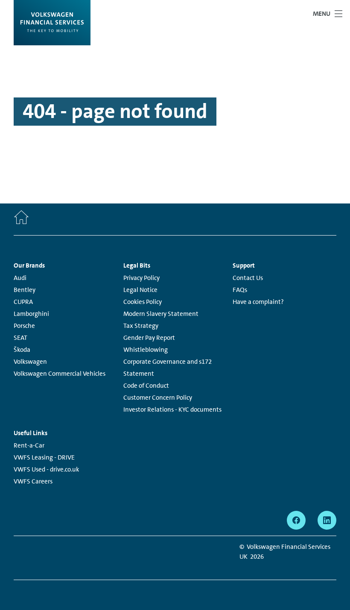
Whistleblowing (145, 349)
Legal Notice (140, 290)
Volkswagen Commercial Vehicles (59, 373)
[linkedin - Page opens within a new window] (327, 520)
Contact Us (248, 278)
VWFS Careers (33, 481)
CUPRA (23, 302)
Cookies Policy (142, 302)
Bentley (24, 290)
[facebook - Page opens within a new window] (296, 520)
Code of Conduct (146, 385)
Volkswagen (30, 361)
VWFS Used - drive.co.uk (46, 469)
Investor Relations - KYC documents (172, 409)
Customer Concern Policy (157, 397)
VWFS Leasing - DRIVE (44, 457)
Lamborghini (31, 313)
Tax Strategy (140, 325)
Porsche (24, 325)
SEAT (20, 337)
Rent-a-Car (29, 445)
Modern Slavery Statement (160, 313)
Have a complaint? (258, 302)
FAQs (240, 290)
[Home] (21, 219)
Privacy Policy (141, 278)
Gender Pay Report (149, 337)
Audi (20, 278)
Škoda (22, 349)
